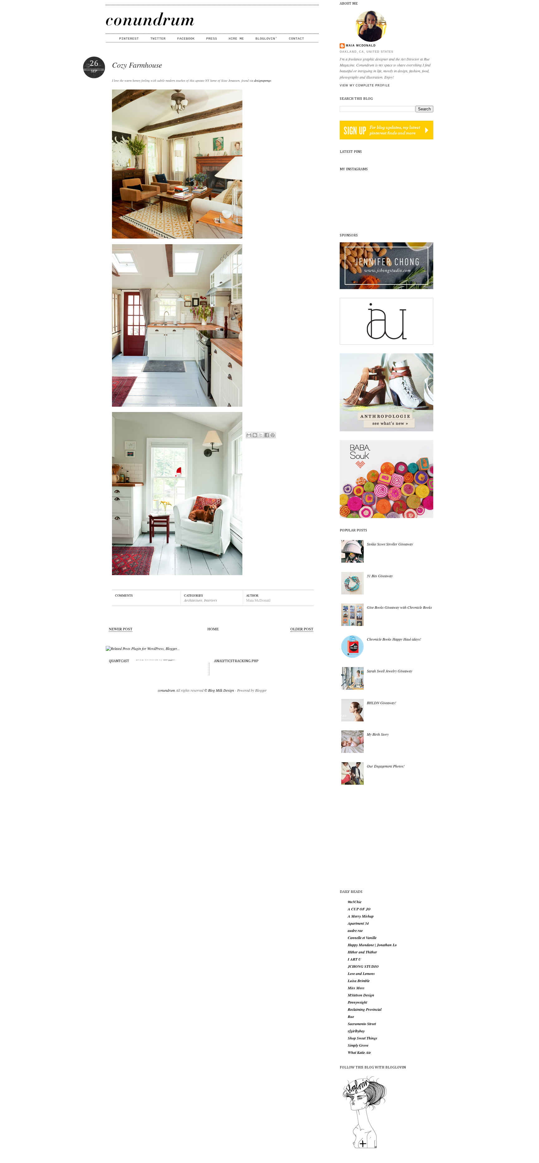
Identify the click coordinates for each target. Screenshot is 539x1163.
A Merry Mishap (361, 916)
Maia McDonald (361, 45)
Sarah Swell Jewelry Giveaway (389, 670)
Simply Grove (358, 1045)
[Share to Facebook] (267, 435)
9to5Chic (355, 901)
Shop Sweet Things (362, 1038)
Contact (296, 39)
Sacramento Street (362, 1023)
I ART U (354, 959)
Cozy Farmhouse (137, 65)
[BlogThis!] (255, 435)
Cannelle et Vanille (362, 937)
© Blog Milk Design (219, 690)
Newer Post (120, 628)
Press (211, 39)
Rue (351, 1016)
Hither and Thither (362, 952)
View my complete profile (365, 85)
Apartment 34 (358, 923)
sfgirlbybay (356, 1031)
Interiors (210, 600)
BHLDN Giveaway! (381, 702)
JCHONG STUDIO (363, 966)
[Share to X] (261, 435)
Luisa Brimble (359, 980)
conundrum (166, 690)
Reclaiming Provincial (364, 1009)
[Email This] (249, 435)
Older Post (301, 628)
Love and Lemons (361, 973)
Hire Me (236, 39)
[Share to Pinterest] (273, 435)
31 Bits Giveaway (380, 575)
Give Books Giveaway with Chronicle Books (399, 607)
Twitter (158, 39)
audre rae (355, 930)
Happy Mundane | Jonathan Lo (372, 945)
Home (213, 628)
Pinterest (129, 39)
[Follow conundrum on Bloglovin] (365, 1147)
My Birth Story (378, 734)
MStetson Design (361, 995)
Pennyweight (357, 1002)
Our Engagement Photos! (386, 765)
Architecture (193, 600)
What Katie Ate (359, 1052)
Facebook (186, 39)
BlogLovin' (266, 39)
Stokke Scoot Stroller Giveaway (390, 543)
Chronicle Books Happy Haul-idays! (394, 639)
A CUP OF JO (359, 909)
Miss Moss (356, 988)
